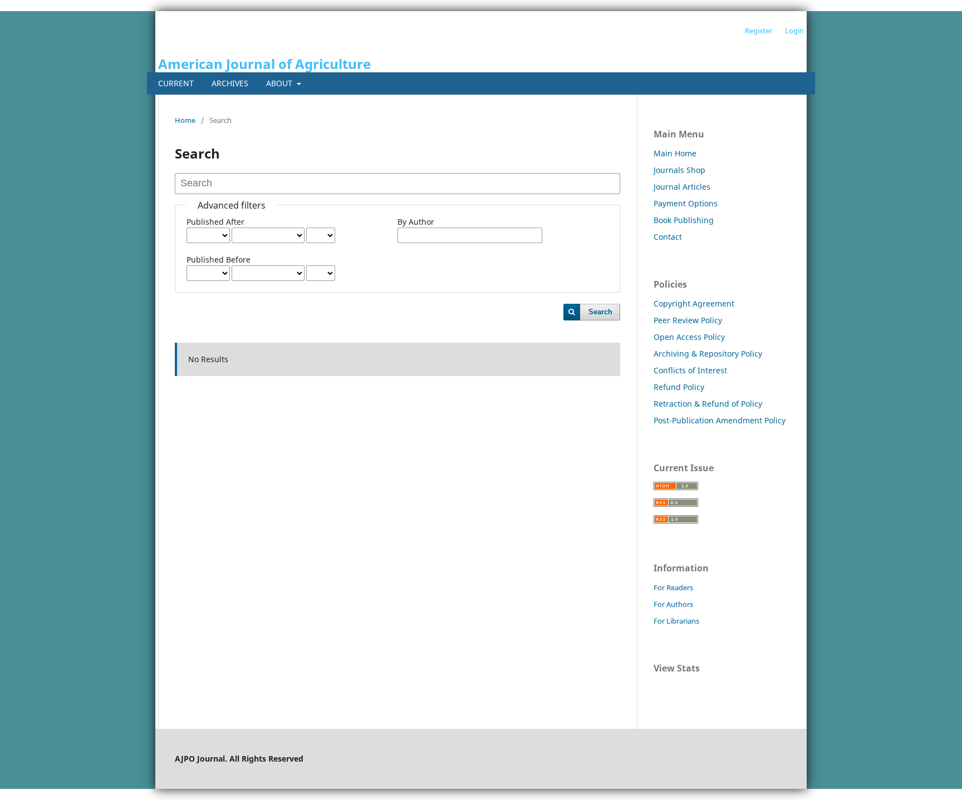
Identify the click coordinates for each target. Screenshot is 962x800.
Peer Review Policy (688, 320)
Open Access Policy (689, 337)
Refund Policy (679, 387)
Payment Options (686, 203)
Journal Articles (682, 186)
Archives (230, 83)
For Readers (673, 587)
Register (758, 31)
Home (185, 120)
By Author (415, 221)
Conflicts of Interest (690, 370)
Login (794, 31)
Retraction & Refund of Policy (708, 403)
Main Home (675, 153)
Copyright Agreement (694, 303)
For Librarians (676, 621)
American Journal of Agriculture (264, 64)
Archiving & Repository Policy (708, 353)
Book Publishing (684, 220)
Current (176, 83)
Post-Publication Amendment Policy (720, 420)
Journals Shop (679, 170)
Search (600, 312)
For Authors (673, 604)
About (280, 83)
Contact (668, 236)
